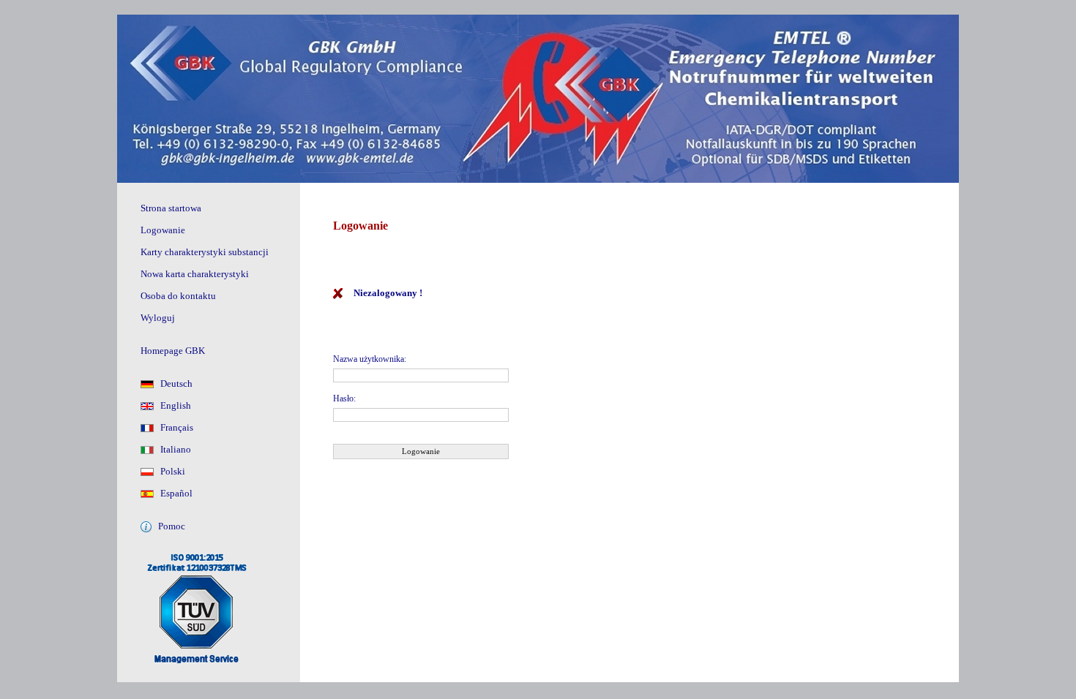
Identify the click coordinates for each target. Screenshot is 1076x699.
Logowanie (163, 229)
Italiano (172, 449)
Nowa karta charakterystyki (195, 273)
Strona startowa (171, 208)
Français (173, 427)
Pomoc (168, 526)
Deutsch (173, 383)
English (172, 405)
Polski (169, 471)
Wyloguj (158, 317)
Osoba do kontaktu (178, 295)
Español (173, 493)
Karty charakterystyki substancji (205, 251)
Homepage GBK (173, 350)
